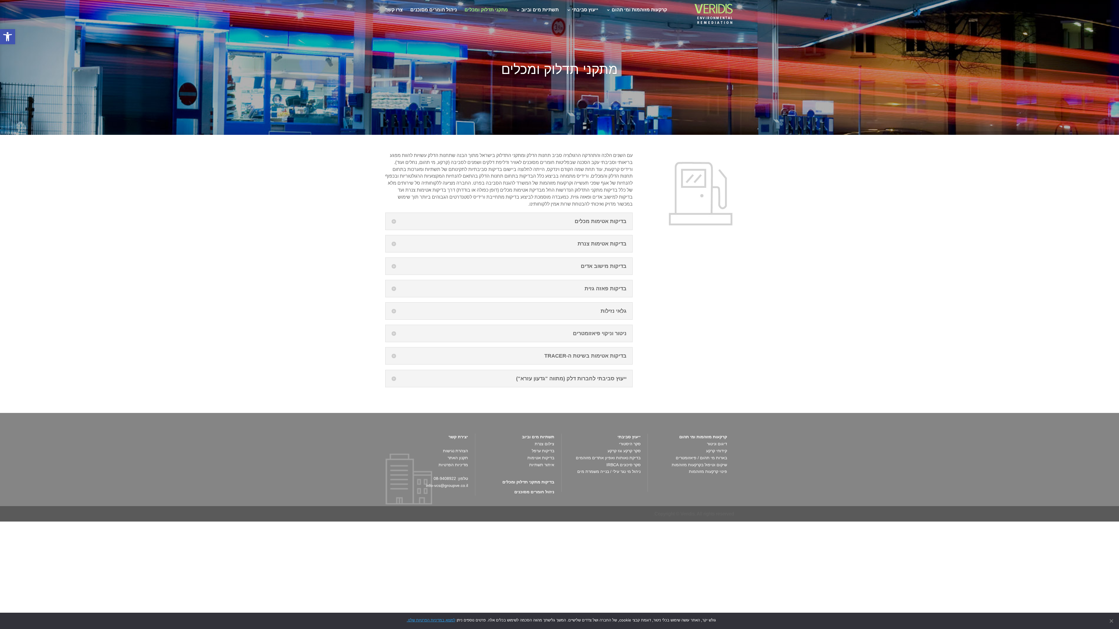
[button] (7, 36)
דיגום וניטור (717, 443)
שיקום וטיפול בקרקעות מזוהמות (699, 464)
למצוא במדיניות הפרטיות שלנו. (431, 620)
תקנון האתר (458, 457)
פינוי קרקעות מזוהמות (708, 471)
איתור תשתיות (541, 464)
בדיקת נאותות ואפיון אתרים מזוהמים (608, 457)
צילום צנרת (544, 443)
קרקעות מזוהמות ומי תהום (639, 10)
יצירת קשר (458, 436)
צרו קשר (394, 10)
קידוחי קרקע (716, 450)
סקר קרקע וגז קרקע (624, 450)
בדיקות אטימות (540, 457)
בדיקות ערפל (543, 450)
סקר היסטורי (630, 443)
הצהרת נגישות (455, 450)
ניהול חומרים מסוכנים (433, 10)
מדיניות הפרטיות (453, 464)
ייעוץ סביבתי (585, 10)
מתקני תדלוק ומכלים (486, 10)
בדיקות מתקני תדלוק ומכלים (528, 482)
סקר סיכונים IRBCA (623, 464)
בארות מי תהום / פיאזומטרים (701, 457)
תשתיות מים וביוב (540, 10)
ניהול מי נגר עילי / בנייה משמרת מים (609, 471)
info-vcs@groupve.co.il (447, 485)
